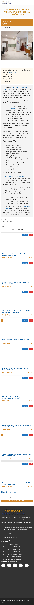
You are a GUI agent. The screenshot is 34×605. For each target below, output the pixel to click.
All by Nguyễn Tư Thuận (17, 500)
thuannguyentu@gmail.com (10, 537)
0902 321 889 (7, 533)
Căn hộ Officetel (10, 108)
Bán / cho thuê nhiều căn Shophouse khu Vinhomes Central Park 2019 (14, 397)
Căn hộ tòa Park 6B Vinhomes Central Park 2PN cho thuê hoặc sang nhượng (16, 311)
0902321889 (7, 28)
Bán (10, 72)
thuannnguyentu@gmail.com (10, 497)
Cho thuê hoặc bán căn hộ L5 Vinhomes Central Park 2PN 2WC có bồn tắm (16, 340)
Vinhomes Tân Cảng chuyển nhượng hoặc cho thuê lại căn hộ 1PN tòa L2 (15, 283)
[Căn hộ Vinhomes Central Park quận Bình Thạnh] (5, 2)
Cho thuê (17, 72)
